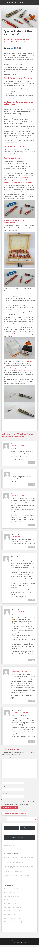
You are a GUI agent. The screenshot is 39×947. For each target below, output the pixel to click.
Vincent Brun (18, 40)
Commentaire (6, 758)
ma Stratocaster (15, 334)
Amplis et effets (11, 889)
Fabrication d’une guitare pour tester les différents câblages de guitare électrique (16, 876)
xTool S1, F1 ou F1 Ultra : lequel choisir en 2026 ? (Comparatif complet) (19, 858)
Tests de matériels (12, 918)
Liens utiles (10, 903)
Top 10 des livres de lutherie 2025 (14, 862)
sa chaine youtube (23, 370)
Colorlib (33, 941)
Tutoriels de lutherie (13, 922)
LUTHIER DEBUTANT (13, 2)
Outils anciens (11, 914)
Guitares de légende (13, 900)
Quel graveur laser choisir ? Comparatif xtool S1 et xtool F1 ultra (19, 867)
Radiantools (29, 361)
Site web (4, 793)
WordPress (23, 943)
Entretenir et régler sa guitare (13, 871)
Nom (3, 780)
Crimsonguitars (14, 368)
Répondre (31, 462)
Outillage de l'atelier (9, 42)
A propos (27, 828)
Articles (27, 40)
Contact (11, 828)
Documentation (11, 896)
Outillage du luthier (21, 42)
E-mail (3, 786)
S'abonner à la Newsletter (19, 837)
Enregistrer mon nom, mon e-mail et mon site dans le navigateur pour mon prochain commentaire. (17, 803)
